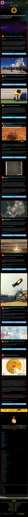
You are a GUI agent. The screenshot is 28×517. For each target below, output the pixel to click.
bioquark (17, 425)
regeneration (9, 428)
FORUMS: (12, 511)
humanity (26, 426)
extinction (14, 426)
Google (19, 426)
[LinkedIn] (20, 514)
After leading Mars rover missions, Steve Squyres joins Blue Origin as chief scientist (14, 123)
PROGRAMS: (15, 509)
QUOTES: (15, 511)
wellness (14, 429)
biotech (20, 425)
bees (2, 447)
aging (2, 425)
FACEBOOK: (9, 503)
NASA (22, 427)
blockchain (2, 426)
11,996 (10, 411)
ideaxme (2, 427)
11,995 (25, 409)
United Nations (12, 111)
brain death (4, 426)
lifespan (18, 427)
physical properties (8, 184)
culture (9, 426)
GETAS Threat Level (14, 501)
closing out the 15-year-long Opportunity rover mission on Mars (16, 144)
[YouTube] (22, 514)
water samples (6, 314)
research (12, 428)
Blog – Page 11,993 (14, 6)
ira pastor (11, 427)
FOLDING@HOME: (9, 509)
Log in (2, 18)
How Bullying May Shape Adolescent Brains (12, 105)
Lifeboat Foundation (5, 513)
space (7, 82)
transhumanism (24, 428)
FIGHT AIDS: (10, 507)
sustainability (18, 428)
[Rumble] (23, 514)
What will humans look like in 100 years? (11, 355)
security (10, 51)
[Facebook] (17, 514)
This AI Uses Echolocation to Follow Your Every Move (13, 36)
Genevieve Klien (5, 82)
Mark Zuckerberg (4, 440)
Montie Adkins (4, 479)
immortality (5, 427)
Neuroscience (24, 427)
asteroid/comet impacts (5, 444)
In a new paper (21, 41)
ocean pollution (12, 315)
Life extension (15, 427)
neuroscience (13, 115)
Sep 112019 (2, 36)
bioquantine (14, 425)
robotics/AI (8, 51)
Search (26, 415)
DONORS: (12, 506)
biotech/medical (8, 115)
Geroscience (3, 488)
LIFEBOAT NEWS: (16, 503)
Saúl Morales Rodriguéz (6, 454)
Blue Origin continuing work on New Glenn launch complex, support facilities (14, 219)
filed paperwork (8, 259)
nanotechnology (13, 194)
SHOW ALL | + (3, 482)
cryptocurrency (8, 426)
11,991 (14, 409)
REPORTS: (15, 507)
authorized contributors (6, 18)
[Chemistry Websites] (14, 420)
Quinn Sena (5, 194)
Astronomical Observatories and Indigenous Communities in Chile (14, 76)
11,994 (22, 409)
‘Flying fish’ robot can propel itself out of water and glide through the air (14, 308)
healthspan (24, 426)
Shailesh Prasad (5, 51)
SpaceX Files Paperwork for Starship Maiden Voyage (13, 255)
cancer (5, 426)
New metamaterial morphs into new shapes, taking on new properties (14, 177)
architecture (3, 443)
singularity (14, 428)
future (16, 426)
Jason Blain (4, 478)
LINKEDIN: (9, 504)
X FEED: (9, 505)
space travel (8, 155)
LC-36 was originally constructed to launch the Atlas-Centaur (10, 228)
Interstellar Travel (8, 427)
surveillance (13, 51)
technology (20, 428)
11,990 (11, 409)
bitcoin (26, 425)
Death (10, 426)
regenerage (5, 428)
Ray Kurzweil (3, 437)
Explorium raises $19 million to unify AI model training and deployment (14, 341)
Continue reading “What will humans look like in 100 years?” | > (10, 399)
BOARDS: (15, 506)
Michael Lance (5, 477)
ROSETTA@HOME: (9, 510)
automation (3, 446)
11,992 (16, 409)
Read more (14, 53)
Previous (5, 409)
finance (8, 346)
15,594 (13, 411)
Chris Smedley (4, 481)
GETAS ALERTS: (15, 504)
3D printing (3, 434)
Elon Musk (8, 266)
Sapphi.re (12, 513)
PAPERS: (15, 510)
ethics (10, 401)
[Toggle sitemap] (25, 2)
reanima (3, 428)
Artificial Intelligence (11, 425)
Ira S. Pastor (4, 480)
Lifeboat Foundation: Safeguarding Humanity (12, 3)
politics (26, 427)
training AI (20, 43)
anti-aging (7, 425)
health (11, 115)
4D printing (3, 435)
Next (16, 411)
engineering (11, 194)
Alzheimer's (5, 425)
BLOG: (15, 505)
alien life (3, 442)
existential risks (12, 426)
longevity (20, 427)
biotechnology (23, 425)
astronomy (3, 445)
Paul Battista (5, 401)
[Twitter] (19, 514)
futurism (18, 426)
